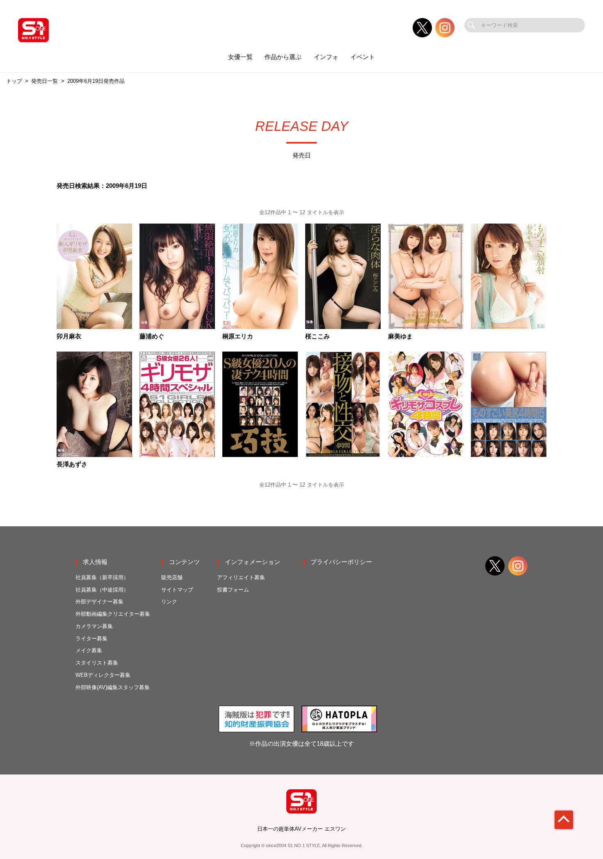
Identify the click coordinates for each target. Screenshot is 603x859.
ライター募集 (91, 638)
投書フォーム (233, 590)
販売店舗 (172, 577)
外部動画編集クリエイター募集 (112, 614)
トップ (14, 81)
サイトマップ (177, 590)
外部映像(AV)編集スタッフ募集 (112, 687)
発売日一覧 (44, 81)
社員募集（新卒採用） (102, 577)
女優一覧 (240, 57)
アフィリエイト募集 (241, 577)
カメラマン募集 (94, 626)
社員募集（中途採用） (102, 590)
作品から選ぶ (283, 57)
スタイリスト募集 (96, 663)
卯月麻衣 (69, 337)
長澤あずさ (72, 464)
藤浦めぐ (151, 337)
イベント (362, 57)
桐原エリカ (237, 337)
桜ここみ (317, 337)
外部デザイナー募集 (99, 602)
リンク (169, 602)
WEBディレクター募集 (102, 675)
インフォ (326, 57)
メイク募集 (88, 650)
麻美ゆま (400, 337)
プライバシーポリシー (341, 562)
